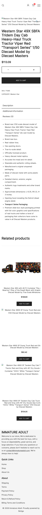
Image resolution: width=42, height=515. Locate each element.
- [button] (8, 69)
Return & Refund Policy (11, 499)
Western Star (14, 94)
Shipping (5, 483)
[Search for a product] (3, 5)
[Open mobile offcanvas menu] (38, 5)
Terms (4, 487)
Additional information (13, 111)
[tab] (21, 105)
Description (8, 105)
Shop (4, 468)
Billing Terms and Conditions (13, 503)
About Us (5, 472)
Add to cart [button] (24, 304)
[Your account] (28, 5)
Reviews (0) (8, 116)
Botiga (21, 511)
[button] (37, 21)
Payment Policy (8, 491)
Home (4, 464)
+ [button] (34, 69)
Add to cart (21, 80)
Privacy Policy (7, 495)
